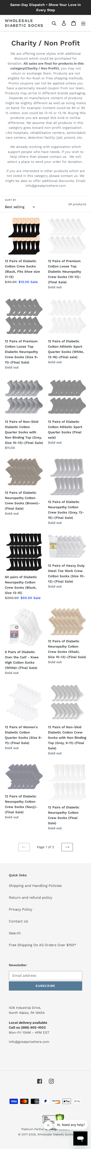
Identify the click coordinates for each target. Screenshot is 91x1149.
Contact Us (18, 921)
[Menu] (83, 23)
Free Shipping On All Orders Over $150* (42, 945)
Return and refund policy (30, 897)
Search (15, 933)
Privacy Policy (20, 909)
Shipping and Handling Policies (35, 886)
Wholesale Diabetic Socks (24, 23)
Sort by (10, 199)
